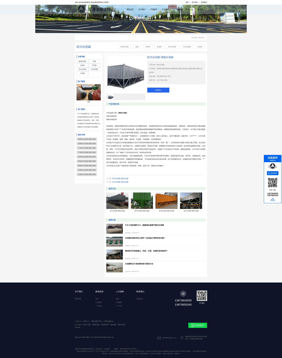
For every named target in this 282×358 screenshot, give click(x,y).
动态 (96, 299)
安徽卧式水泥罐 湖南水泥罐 (87, 143)
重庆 (83, 337)
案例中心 (86, 321)
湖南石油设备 (182, 68)
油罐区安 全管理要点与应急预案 (87, 127)
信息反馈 (139, 299)
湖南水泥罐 (87, 324)
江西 (108, 337)
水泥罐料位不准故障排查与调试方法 (88, 123)
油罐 (137, 47)
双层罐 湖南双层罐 (163, 68)
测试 (152, 72)
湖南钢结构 (174, 68)
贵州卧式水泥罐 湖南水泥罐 (87, 157)
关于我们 (195, 2)
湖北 (101, 337)
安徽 (87, 337)
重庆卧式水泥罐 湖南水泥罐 (87, 139)
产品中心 (78, 321)
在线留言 (199, 325)
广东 (90, 337)
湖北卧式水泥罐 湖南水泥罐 (87, 161)
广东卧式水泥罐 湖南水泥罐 (87, 148)
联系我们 (204, 2)
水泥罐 (199, 47)
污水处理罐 (187, 47)
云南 (111, 337)
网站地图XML (109, 321)
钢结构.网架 (125, 47)
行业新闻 (98, 302)
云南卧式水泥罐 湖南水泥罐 (87, 174)
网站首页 (201, 37)
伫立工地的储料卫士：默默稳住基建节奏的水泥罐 (89, 113)
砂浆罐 (147, 47)
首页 (187, 2)
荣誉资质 (78, 299)
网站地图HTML (97, 321)
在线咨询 (274, 173)
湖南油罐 (113, 324)
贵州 (97, 337)
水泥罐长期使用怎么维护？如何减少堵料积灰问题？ (89, 117)
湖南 (104, 337)
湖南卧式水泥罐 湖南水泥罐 (87, 165)
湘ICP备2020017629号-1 (128, 349)
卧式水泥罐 (172, 47)
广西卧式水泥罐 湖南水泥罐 (87, 152)
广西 (94, 337)
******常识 (98, 306)
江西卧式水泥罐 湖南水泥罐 (87, 170)
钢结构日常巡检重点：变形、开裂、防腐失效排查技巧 (89, 120)
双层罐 (159, 47)
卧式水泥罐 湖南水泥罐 (120, 178)
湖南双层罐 (191, 68)
